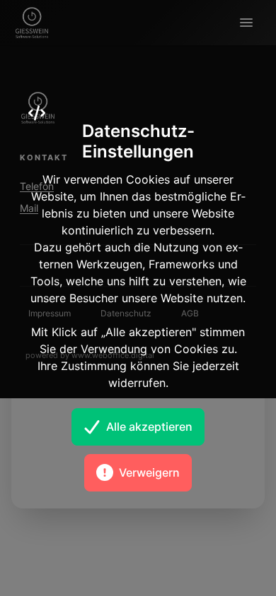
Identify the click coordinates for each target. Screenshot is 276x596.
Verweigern (149, 472)
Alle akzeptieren (149, 426)
